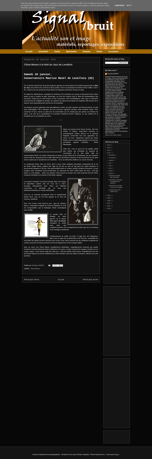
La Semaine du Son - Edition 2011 (114, 190)
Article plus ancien (90, 279)
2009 (109, 198)
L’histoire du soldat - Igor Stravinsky (114, 176)
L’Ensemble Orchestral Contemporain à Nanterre (115, 181)
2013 (109, 147)
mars (110, 168)
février (111, 171)
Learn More (119, 5)
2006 (109, 206)
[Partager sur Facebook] (60, 265)
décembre (112, 155)
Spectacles (71, 51)
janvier (111, 173)
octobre (111, 160)
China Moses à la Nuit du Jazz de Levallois (115, 186)
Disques (86, 51)
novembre (112, 158)
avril (110, 165)
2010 (109, 195)
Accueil (28, 51)
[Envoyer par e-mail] (53, 265)
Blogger (116, 454)
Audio (57, 51)
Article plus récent (31, 279)
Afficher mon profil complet (113, 135)
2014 (109, 145)
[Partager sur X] (58, 265)
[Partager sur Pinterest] (62, 265)
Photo (99, 51)
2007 (109, 203)
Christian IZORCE (113, 74)
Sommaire (43, 51)
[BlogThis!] (55, 265)
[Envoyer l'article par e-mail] (49, 265)
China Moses (35, 268)
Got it (129, 5)
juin (110, 163)
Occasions (113, 51)
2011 (109, 153)
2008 (109, 200)
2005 (109, 208)
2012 (109, 150)
